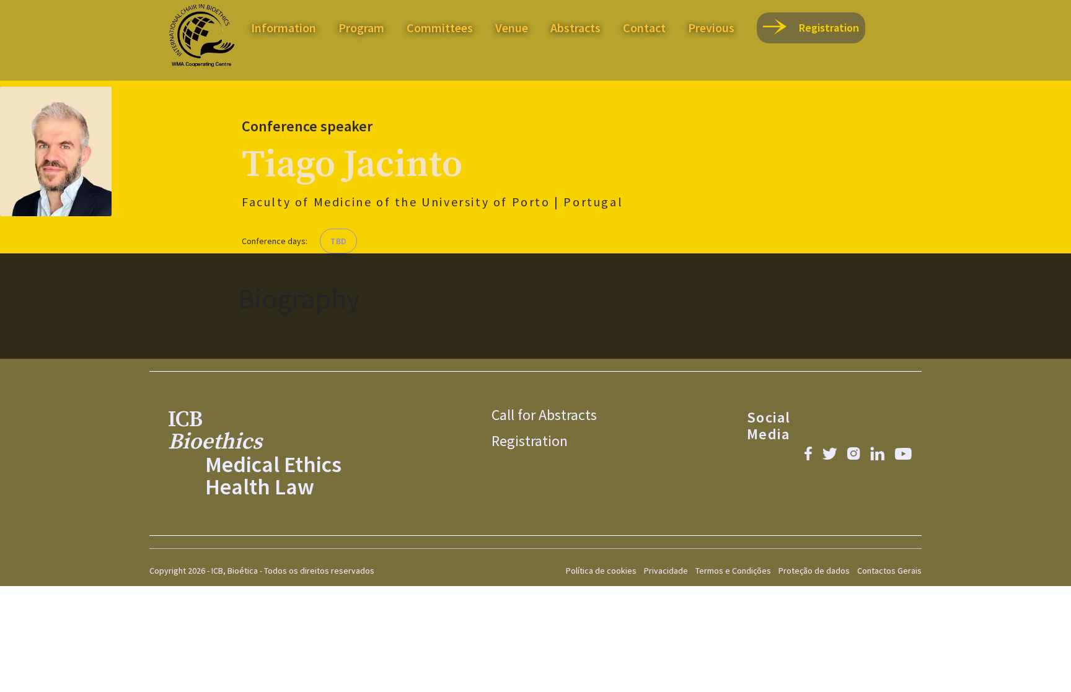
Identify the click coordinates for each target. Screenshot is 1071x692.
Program (361, 27)
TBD (338, 241)
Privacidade (666, 570)
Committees (440, 27)
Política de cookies (601, 570)
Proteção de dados (814, 570)
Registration (529, 440)
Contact (644, 27)
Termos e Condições (733, 570)
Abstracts (575, 27)
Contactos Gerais (889, 570)
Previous (711, 27)
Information (283, 27)
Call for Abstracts (544, 414)
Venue (511, 27)
